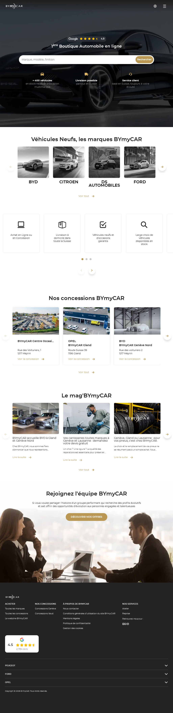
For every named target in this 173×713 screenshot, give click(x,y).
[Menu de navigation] (164, 6)
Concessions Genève (45, 609)
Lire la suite (19, 457)
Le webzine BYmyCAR (16, 618)
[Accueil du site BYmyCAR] (14, 6)
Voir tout (84, 196)
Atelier (125, 609)
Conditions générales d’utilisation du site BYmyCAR (89, 614)
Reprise (126, 614)
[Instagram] (128, 624)
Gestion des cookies (73, 628)
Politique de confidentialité (76, 623)
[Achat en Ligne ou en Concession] (21, 233)
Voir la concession (28, 359)
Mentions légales (71, 618)
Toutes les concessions (16, 614)
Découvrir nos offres (86, 517)
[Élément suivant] (92, 270)
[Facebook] (125, 624)
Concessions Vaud (44, 614)
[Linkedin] (123, 624)
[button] (82, 259)
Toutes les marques (15, 609)
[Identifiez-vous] (155, 6)
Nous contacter (71, 609)
